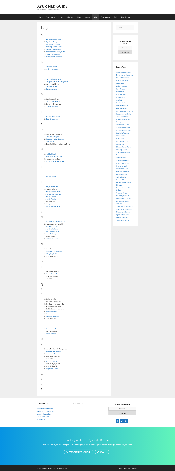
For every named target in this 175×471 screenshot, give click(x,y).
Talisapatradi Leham (53, 329)
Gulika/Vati (70, 17)
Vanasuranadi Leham (53, 354)
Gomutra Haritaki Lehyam (55, 139)
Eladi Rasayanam (52, 119)
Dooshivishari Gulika (122, 141)
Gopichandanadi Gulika (123, 130)
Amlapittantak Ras (122, 81)
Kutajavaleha (50, 204)
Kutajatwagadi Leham (53, 206)
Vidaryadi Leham (51, 361)
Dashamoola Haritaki (53, 101)
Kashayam (87, 17)
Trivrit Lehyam (51, 334)
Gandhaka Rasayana (122, 133)
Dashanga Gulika (121, 150)
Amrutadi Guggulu (122, 193)
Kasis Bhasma (120, 89)
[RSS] (126, 421)
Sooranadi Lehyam (52, 316)
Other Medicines (125, 17)
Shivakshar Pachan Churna (124, 206)
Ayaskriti (119, 100)
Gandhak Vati (120, 136)
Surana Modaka (51, 314)
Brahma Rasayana (52, 69)
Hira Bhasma (120, 83)
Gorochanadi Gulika (122, 125)
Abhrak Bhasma (121, 95)
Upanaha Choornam (122, 215)
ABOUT (120, 468)
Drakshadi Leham (52, 106)
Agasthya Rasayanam (53, 42)
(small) (56, 221)
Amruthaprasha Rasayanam (55, 52)
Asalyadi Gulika (121, 177)
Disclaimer (135, 468)
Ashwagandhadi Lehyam (54, 57)
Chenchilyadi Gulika (122, 160)
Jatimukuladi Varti (122, 117)
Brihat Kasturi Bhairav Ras (124, 75)
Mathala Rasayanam (53, 234)
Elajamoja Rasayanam (53, 116)
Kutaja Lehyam (51, 196)
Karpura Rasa (120, 97)
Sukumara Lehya (51, 311)
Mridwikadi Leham (52, 239)
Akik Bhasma (120, 92)
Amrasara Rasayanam (53, 49)
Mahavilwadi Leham (52, 226)
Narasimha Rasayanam (54, 251)
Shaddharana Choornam (124, 209)
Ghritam (78, 17)
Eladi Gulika (120, 139)
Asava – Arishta (50, 17)
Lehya (95, 17)
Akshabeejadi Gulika (122, 196)
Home (41, 17)
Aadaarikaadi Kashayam (123, 72)
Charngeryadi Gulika (122, 163)
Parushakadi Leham (52, 274)
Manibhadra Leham (52, 229)
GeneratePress (62, 468)
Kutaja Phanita (51, 199)
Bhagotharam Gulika (123, 172)
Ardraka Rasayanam (53, 54)
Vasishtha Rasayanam (53, 351)
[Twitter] (122, 421)
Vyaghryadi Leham (52, 369)
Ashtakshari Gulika (122, 174)
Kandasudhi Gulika (122, 106)
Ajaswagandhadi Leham (54, 47)
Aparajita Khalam (121, 180)
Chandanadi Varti (121, 166)
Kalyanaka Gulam (52, 187)
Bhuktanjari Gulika (122, 169)
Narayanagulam (51, 254)
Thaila (115, 17)
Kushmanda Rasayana (53, 194)
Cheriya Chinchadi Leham (54, 79)
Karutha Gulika (121, 103)
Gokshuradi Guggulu (123, 127)
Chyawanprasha (51, 89)
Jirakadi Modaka (51, 177)
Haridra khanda (51, 154)
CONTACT (127, 468)
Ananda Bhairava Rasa (123, 78)
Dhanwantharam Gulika (123, 147)
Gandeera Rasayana (52, 137)
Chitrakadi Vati (121, 158)
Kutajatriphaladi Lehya (53, 191)
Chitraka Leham (51, 86)
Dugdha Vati (120, 144)
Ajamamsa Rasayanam (53, 44)
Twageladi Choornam (123, 220)
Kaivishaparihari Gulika (123, 114)
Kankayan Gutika (121, 108)
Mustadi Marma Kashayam (124, 111)
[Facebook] (117, 421)
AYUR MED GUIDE (52, 6)
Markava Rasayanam (53, 231)
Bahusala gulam (51, 67)
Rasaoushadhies (105, 17)
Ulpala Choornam (122, 218)
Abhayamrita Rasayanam (54, 39)
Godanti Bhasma (121, 86)
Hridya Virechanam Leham (55, 161)
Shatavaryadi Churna (123, 212)
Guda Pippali (50, 141)
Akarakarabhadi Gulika (123, 199)
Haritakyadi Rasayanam (54, 156)
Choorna (60, 17)
